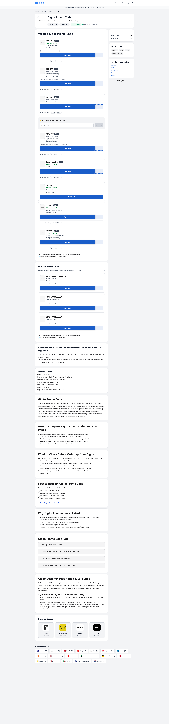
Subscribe (99, 125)
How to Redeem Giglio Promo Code (48, 382)
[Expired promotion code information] (104, 270)
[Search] (132, 3)
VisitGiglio (120, 81)
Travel (111, 3)
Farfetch (113, 65)
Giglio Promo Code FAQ (45, 387)
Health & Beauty (124, 3)
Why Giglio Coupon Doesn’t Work (48, 385)
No (60, 61)
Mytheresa (114, 70)
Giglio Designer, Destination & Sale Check (51, 390)
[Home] (40, 3)
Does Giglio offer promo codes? (51, 545)
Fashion (105, 3)
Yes (54, 61)
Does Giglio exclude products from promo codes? (58, 565)
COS (112, 72)
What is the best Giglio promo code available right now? (60, 552)
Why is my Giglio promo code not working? (55, 559)
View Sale (71, 197)
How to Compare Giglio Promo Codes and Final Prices (54, 377)
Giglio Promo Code (43, 374)
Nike (112, 68)
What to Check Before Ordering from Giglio (51, 380)
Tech (116, 3)
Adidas (113, 75)
